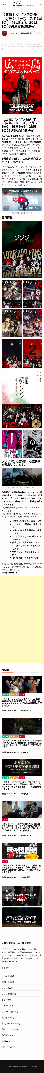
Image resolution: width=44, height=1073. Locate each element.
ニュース (6, 1005)
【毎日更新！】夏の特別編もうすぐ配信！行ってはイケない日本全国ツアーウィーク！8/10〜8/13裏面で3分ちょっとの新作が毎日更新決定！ (21, 868)
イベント (5, 695)
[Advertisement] (22, 598)
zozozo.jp (13, 33)
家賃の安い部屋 (9, 1023)
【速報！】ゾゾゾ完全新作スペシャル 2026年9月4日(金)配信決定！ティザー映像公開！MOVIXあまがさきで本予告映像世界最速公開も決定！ (22, 702)
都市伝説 (6, 1047)
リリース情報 (8, 1011)
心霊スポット (8, 1029)
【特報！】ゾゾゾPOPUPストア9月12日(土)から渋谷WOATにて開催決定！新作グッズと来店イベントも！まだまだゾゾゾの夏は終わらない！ (22, 785)
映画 (4, 1041)
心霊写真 (6, 1035)
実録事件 (6, 1017)
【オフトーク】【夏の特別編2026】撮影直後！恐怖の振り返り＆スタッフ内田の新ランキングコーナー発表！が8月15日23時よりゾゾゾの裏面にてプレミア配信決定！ (21, 827)
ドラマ (5, 999)
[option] (22, 1068)
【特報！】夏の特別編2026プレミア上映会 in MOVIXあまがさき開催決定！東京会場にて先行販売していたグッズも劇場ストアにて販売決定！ (22, 744)
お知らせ (14, 695)
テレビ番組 (7, 993)
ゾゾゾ (17, 2)
